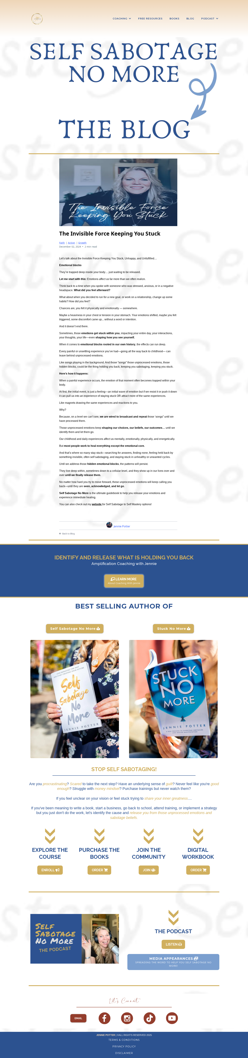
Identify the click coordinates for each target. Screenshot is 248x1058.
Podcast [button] (208, 18)
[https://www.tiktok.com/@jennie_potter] (149, 1018)
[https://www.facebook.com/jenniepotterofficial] (104, 1018)
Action (71, 242)
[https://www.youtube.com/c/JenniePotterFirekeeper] (172, 1018)
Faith (62, 242)
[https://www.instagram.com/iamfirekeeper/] (127, 1018)
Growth (82, 242)
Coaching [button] (120, 18)
